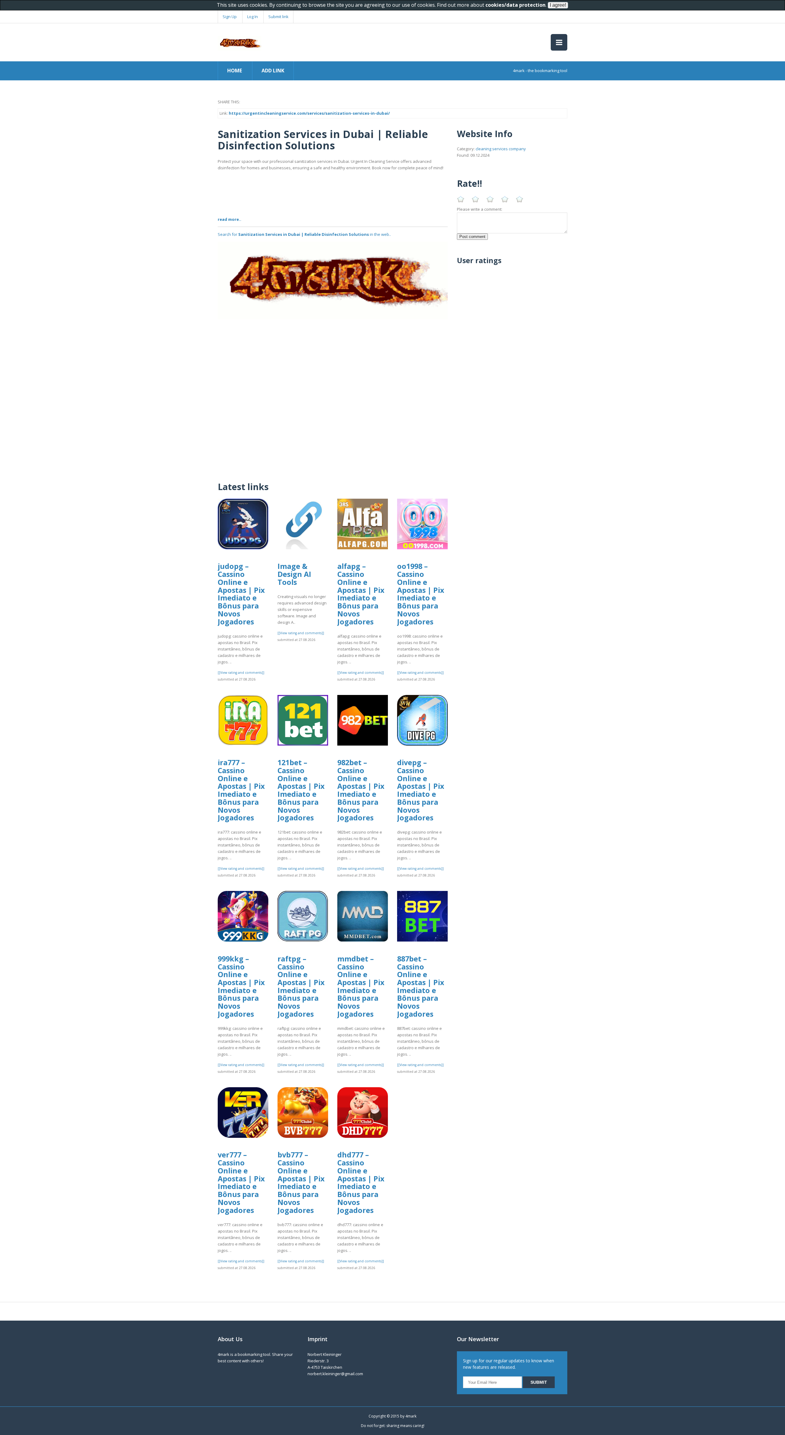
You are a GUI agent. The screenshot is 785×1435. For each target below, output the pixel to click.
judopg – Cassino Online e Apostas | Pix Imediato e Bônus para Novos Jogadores (241, 593)
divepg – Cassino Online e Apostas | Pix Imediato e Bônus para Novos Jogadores (420, 790)
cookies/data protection (515, 5)
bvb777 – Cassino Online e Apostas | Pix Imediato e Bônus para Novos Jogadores (301, 1182)
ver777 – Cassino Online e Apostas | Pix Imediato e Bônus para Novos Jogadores (241, 1182)
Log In (252, 16)
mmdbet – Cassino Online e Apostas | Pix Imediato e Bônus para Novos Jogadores (361, 986)
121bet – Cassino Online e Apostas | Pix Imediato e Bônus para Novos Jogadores (301, 790)
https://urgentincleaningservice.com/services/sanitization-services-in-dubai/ (309, 113)
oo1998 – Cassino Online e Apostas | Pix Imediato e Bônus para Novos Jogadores (420, 593)
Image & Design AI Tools (294, 574)
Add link (273, 70)
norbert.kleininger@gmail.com (335, 1373)
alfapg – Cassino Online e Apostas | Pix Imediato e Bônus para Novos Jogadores (361, 593)
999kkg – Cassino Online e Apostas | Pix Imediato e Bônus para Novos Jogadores (241, 986)
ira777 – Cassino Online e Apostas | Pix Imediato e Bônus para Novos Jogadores (241, 790)
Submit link (278, 16)
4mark (410, 1416)
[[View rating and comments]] (241, 672)
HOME (234, 70)
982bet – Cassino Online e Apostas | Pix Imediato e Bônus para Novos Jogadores (361, 790)
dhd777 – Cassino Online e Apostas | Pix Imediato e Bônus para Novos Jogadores (361, 1182)
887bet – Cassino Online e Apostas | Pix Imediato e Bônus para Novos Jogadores (420, 986)
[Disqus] (333, 396)
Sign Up (230, 16)
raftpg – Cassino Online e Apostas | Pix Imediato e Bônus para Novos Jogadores (301, 986)
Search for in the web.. (304, 234)
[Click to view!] (333, 280)
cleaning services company (501, 149)
